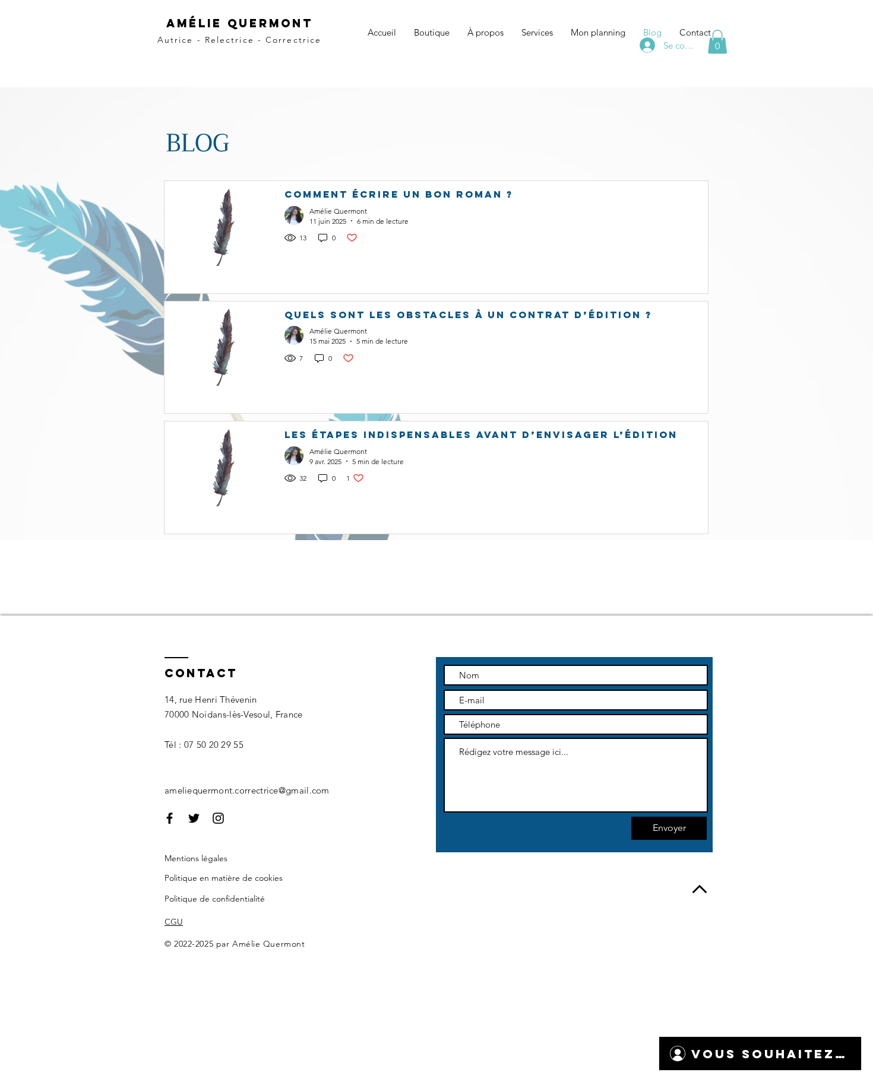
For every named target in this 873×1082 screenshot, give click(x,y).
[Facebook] (169, 818)
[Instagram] (218, 818)
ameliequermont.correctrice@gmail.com (247, 790)
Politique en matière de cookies (224, 877)
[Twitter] (193, 818)
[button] (717, 42)
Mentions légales (196, 858)
